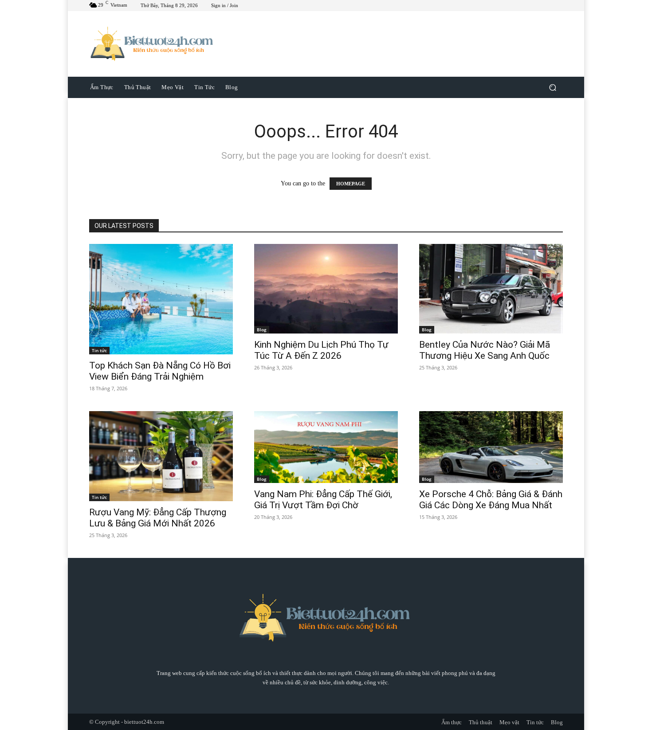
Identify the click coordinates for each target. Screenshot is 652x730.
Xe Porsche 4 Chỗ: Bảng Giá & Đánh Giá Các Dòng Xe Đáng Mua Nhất (490, 499)
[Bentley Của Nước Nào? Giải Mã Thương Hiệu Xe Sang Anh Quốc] (491, 289)
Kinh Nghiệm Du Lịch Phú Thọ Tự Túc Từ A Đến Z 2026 (321, 350)
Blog (262, 329)
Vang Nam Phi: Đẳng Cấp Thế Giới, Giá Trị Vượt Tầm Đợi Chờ (323, 499)
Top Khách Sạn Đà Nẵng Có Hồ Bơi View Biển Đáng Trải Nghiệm (160, 371)
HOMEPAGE (350, 183)
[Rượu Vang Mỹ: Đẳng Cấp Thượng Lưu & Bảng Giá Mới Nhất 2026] (161, 456)
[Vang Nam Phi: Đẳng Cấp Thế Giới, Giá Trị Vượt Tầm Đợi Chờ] (326, 447)
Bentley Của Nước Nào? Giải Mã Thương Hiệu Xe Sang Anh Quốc (484, 350)
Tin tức (99, 350)
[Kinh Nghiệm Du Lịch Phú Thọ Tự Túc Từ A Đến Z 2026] (326, 289)
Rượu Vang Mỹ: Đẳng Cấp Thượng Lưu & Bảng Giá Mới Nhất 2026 (157, 518)
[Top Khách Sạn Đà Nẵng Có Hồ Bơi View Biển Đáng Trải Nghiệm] (161, 299)
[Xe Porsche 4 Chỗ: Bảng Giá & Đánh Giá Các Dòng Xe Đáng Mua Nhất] (491, 447)
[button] (552, 87)
